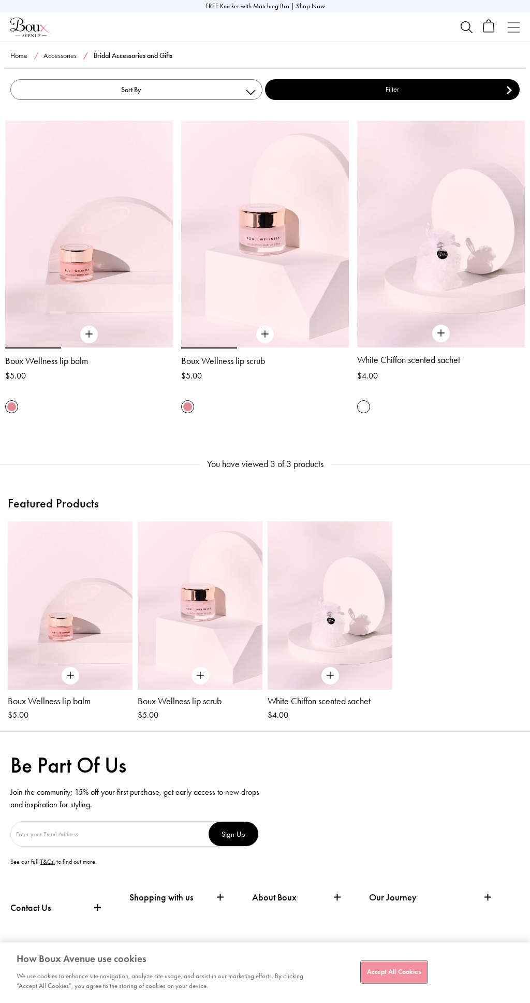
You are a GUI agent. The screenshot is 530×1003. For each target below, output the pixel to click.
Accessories (60, 55)
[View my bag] (489, 30)
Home (18, 55)
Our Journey (393, 897)
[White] (363, 406)
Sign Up (233, 834)
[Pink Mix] (11, 406)
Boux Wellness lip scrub (223, 361)
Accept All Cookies (394, 971)
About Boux (274, 897)
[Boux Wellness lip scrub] (265, 334)
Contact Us (30, 907)
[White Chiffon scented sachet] (441, 333)
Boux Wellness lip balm (46, 361)
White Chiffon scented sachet (408, 360)
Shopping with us (161, 897)
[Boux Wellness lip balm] (89, 334)
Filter (392, 89)
